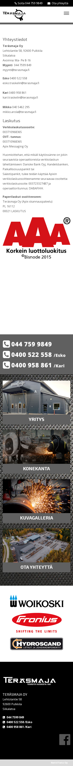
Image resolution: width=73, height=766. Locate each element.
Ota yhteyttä (59, 3)
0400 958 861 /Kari (18, 727)
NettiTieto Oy (59, 762)
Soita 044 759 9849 (30, 3)
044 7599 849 (14, 717)
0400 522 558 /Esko (18, 722)
